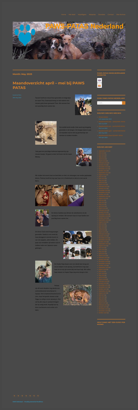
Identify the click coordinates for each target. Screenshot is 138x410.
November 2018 (103, 263)
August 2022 (102, 174)
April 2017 (102, 301)
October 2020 (103, 218)
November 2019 (103, 240)
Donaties (101, 14)
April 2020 (102, 230)
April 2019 (102, 253)
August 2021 (102, 198)
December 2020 (103, 214)
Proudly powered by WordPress (33, 402)
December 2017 (103, 285)
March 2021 (102, 208)
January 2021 (102, 212)
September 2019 (103, 244)
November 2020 (103, 216)
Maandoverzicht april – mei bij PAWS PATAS (112, 131)
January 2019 (102, 259)
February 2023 (103, 163)
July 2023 (101, 153)
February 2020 (103, 234)
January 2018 (102, 283)
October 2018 (102, 265)
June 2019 (102, 249)
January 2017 (102, 307)
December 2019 (103, 238)
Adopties (92, 14)
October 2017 (102, 289)
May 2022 (101, 180)
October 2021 (102, 194)
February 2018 (103, 281)
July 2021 (101, 200)
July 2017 (101, 295)
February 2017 (103, 305)
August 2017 (102, 293)
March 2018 (102, 279)
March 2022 (102, 184)
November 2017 (103, 287)
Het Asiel (72, 14)
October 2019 (103, 242)
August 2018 (102, 269)
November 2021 (103, 192)
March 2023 (102, 161)
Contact (111, 14)
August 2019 (102, 246)
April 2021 (102, 206)
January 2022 (103, 188)
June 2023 (102, 155)
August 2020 (102, 222)
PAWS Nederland (18, 402)
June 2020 (102, 226)
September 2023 (103, 151)
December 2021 (103, 190)
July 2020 (101, 224)
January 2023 (102, 165)
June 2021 (101, 202)
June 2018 (101, 273)
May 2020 (101, 228)
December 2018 (103, 261)
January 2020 (103, 236)
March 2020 (102, 232)
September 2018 (103, 267)
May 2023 (101, 157)
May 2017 (101, 299)
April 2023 (102, 159)
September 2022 (103, 173)
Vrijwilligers (82, 14)
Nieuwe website (103, 117)
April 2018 (102, 277)
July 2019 (101, 247)
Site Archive (120, 14)
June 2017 (101, 297)
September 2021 (103, 196)
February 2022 (103, 186)
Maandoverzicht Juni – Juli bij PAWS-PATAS (112, 122)
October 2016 (103, 313)
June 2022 (102, 178)
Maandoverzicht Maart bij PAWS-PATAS (111, 135)
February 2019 (103, 257)
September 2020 (103, 220)
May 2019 (101, 251)
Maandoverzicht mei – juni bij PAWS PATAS (112, 126)
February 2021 (103, 210)
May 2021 (101, 204)
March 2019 (102, 255)
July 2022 (101, 176)
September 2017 (103, 291)
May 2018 (101, 275)
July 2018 (101, 271)
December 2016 (103, 309)
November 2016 (103, 311)
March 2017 (102, 303)
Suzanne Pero (17, 95)
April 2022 (102, 182)
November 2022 (103, 169)
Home (63, 14)
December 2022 (103, 167)
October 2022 (103, 171)
